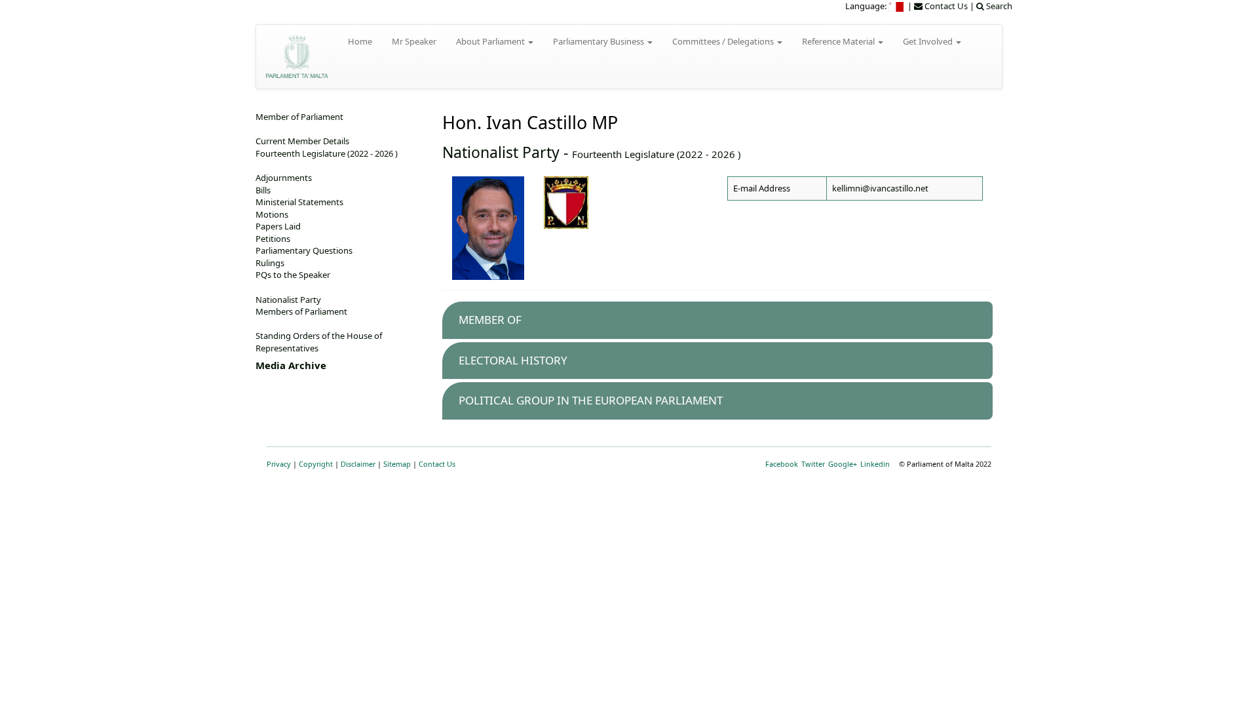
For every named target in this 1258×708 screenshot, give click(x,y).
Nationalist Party (501, 152)
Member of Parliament (299, 117)
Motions (272, 214)
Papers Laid (278, 226)
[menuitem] (896, 6)
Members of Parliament (301, 311)
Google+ (842, 464)
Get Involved (929, 41)
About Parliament (491, 41)
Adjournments (284, 178)
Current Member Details (302, 141)
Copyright (316, 464)
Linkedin (875, 464)
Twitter (813, 464)
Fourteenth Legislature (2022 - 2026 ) (656, 154)
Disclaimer (358, 464)
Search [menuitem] (998, 6)
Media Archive (291, 365)
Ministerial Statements (299, 202)
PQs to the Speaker (293, 275)
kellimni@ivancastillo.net (880, 188)
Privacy (279, 464)
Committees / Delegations (724, 41)
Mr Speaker (414, 41)
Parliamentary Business (599, 41)
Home (360, 41)
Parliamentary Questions (304, 250)
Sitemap (397, 464)
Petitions (273, 239)
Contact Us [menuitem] (945, 6)
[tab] (717, 320)
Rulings (270, 263)
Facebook (781, 464)
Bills (263, 190)
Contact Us (437, 464)
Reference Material (839, 41)
